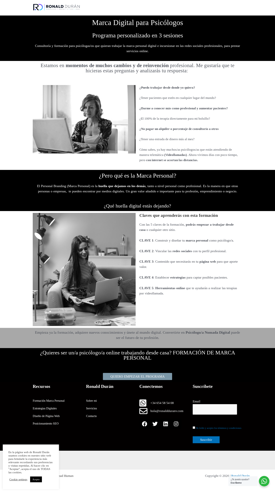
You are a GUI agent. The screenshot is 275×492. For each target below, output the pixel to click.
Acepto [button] (36, 479)
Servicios (91, 408)
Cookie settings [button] (18, 479)
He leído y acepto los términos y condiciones (218, 428)
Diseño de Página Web (46, 416)
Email (196, 401)
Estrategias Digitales (45, 408)
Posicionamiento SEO (46, 423)
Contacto (91, 416)
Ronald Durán (240, 476)
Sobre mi (91, 400)
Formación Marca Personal (49, 400)
